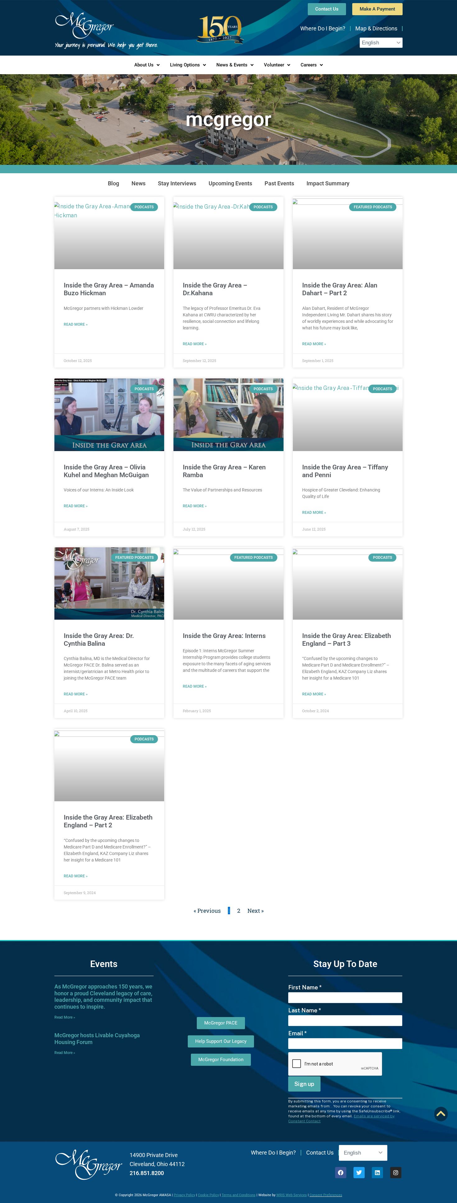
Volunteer (274, 65)
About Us (144, 65)
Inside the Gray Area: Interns (224, 636)
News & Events (231, 65)
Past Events (279, 183)
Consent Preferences (326, 1195)
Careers (309, 65)
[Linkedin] (377, 1172)
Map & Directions (376, 28)
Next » (255, 910)
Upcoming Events (230, 183)
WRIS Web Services (291, 1195)
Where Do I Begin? (322, 28)
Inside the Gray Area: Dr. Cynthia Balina (99, 639)
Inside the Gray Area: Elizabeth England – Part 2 (108, 821)
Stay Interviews (177, 183)
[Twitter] (359, 1172)
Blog (113, 183)
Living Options (185, 65)
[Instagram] (395, 1172)
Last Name (304, 1010)
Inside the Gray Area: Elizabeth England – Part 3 (346, 639)
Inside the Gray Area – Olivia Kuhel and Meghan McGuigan (106, 471)
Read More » (76, 324)
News (138, 183)
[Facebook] (340, 1172)
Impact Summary (328, 183)
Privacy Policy (184, 1195)
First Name (305, 987)
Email (297, 1033)
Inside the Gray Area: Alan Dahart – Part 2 (339, 289)
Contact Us (320, 1152)
